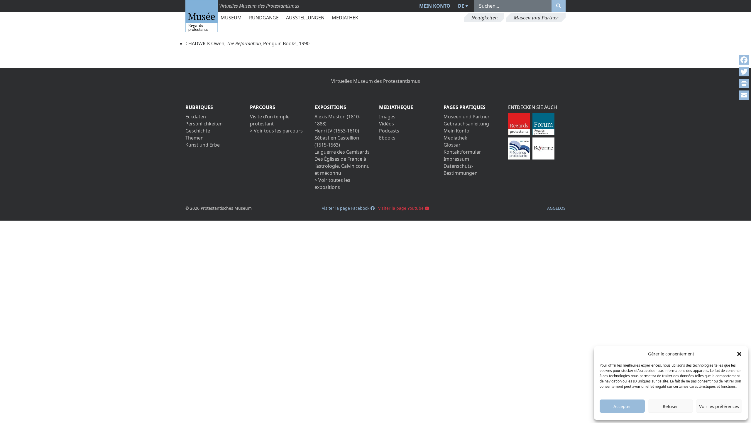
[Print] (744, 83)
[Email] (744, 95)
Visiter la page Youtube (401, 208)
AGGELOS (556, 208)
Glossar (452, 145)
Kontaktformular (462, 152)
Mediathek (345, 17)
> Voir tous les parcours (276, 130)
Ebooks (387, 138)
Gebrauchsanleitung (466, 123)
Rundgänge (264, 17)
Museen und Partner (536, 17)
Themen (194, 138)
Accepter (622, 406)
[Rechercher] (559, 6)
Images (387, 116)
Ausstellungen (305, 17)
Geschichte (197, 130)
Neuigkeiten (484, 17)
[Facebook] (744, 60)
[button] (739, 354)
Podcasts (389, 130)
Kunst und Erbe (202, 145)
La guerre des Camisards (342, 152)
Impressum (456, 159)
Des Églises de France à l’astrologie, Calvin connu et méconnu (342, 166)
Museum (231, 17)
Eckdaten (195, 116)
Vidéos (386, 123)
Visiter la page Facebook (346, 208)
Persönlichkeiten (204, 123)
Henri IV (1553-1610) (336, 130)
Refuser (670, 406)
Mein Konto (434, 6)
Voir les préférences (719, 406)
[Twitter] (744, 72)
